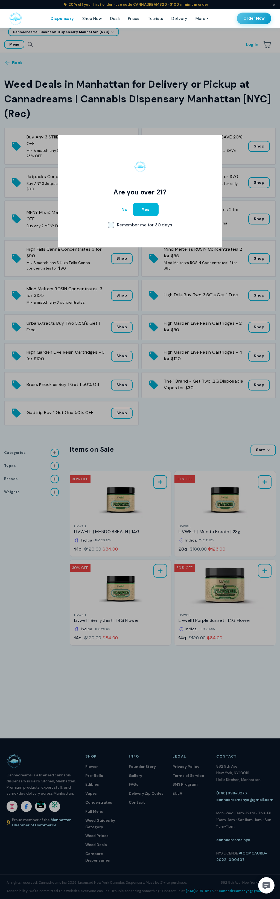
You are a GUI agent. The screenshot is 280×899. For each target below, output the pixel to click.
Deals (115, 18)
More (202, 18)
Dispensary (62, 18)
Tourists (155, 18)
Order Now (254, 18)
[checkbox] (140, 225)
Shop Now (92, 18)
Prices (133, 18)
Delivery (179, 18)
